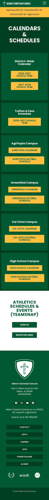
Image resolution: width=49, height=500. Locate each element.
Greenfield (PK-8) (33, 10)
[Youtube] (27, 402)
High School (33, 14)
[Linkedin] (32, 402)
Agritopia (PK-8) (14, 10)
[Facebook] (16, 402)
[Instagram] (21, 402)
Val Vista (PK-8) (18, 14)
